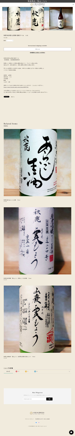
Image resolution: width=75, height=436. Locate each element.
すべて (8, 371)
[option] (14, 18)
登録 (49, 399)
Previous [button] (2, 18)
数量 (5, 40)
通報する (13, 96)
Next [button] (73, 18)
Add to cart (37, 49)
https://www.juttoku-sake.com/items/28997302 (16, 87)
